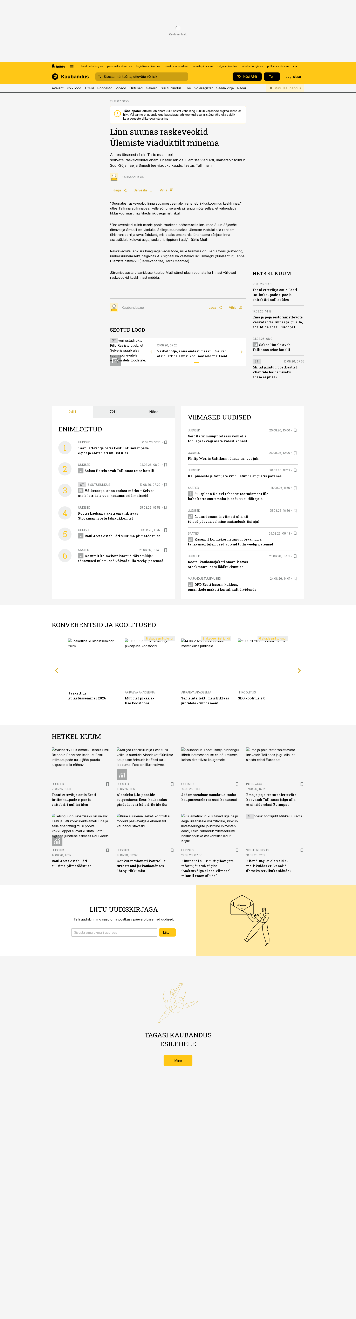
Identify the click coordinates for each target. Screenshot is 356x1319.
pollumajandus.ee (278, 66)
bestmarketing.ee (92, 66)
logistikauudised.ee (148, 66)
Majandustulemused (204, 578)
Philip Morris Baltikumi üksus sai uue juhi (224, 458)
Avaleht (57, 88)
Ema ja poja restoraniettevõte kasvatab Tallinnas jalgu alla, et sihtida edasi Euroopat (278, 322)
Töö (188, 88)
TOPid (89, 88)
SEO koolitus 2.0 (251, 698)
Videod (121, 88)
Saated (83, 550)
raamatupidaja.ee (202, 66)
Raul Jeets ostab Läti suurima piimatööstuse (122, 536)
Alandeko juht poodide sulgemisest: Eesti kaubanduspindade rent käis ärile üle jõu (142, 799)
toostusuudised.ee (176, 66)
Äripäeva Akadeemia (140, 692)
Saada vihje (225, 88)
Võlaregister (203, 88)
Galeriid (151, 88)
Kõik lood (74, 88)
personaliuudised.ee (119, 66)
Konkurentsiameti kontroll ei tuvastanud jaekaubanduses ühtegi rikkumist (142, 866)
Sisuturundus (171, 88)
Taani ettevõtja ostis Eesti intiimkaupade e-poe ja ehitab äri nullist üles (275, 295)
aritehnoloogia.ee (252, 66)
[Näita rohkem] (295, 66)
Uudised (84, 442)
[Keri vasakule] (151, 352)
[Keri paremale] (242, 352)
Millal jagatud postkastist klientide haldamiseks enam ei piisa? (275, 372)
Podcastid (104, 88)
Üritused (136, 88)
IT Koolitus (247, 692)
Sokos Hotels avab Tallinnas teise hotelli (119, 470)
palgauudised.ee (227, 66)
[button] (114, 932)
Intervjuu (254, 784)
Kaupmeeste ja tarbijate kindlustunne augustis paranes (235, 476)
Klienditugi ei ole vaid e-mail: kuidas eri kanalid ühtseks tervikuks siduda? (268, 866)
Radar (241, 88)
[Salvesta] (165, 442)
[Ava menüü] (72, 66)
